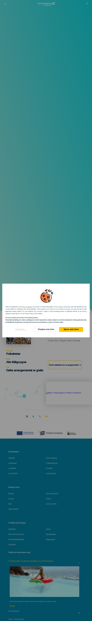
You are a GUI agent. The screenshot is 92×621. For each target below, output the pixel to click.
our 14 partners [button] (27, 307)
